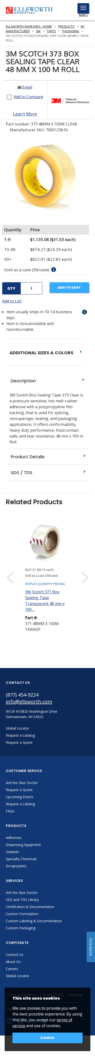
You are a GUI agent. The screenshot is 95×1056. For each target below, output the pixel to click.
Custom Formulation (22, 913)
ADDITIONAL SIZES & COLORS (42, 353)
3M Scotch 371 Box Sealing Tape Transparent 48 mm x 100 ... (45, 600)
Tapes (51, 31)
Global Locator (17, 975)
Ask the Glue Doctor (22, 782)
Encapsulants (16, 866)
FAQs (10, 811)
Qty (11, 288)
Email (26, 87)
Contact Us (14, 954)
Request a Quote (19, 789)
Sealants (12, 851)
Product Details (27, 457)
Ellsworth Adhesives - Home (29, 26)
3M (38, 31)
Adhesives (14, 837)
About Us (13, 961)
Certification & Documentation (30, 906)
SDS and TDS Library (22, 899)
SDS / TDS (21, 473)
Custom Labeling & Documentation (34, 921)
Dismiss (47, 1038)
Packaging (70, 31)
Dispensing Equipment (23, 844)
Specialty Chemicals (21, 859)
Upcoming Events (19, 797)
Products (66, 26)
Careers (12, 968)
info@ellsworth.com (29, 701)
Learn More (25, 114)
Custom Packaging (20, 928)
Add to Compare (28, 96)
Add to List (11, 301)
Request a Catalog (20, 804)
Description (23, 381)
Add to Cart (69, 287)
